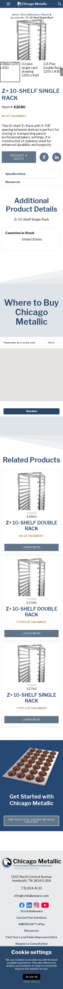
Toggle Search (59, 3)
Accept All (31, 976)
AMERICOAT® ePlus (31, 924)
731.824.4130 (31, 888)
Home (15, 14)
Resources (12, 182)
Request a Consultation (31, 943)
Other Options (31, 981)
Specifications (15, 174)
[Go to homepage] (32, 4)
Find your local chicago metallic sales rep (31, 820)
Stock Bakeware (30, 14)
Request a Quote (18, 157)
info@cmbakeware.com (31, 896)
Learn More (31, 547)
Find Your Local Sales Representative (31, 937)
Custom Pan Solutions (31, 917)
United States (32, 239)
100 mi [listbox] (51, 342)
